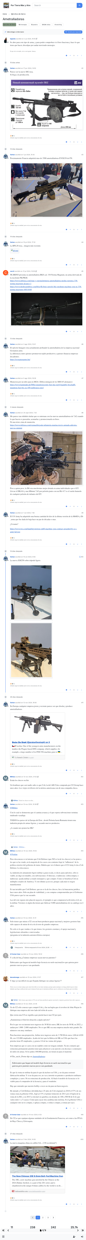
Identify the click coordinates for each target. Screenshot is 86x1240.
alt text (17, 531)
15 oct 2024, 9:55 (29, 557)
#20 (82, 1139)
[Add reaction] (66, 55)
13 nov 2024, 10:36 (30, 804)
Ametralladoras (39, 1056)
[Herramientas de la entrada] (81, 55)
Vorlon (12, 68)
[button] (3, 1236)
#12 (82, 777)
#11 (82, 702)
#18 (82, 1004)
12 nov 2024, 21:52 (30, 777)
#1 (82, 39)
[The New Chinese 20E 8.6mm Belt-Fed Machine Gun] (37, 1159)
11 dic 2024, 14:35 (29, 1139)
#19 (82, 1114)
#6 (82, 344)
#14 (82, 851)
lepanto (13, 39)
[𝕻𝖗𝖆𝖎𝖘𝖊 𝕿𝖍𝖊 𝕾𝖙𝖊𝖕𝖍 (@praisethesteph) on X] (37, 725)
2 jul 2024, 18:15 (29, 39)
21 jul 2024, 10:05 (29, 271)
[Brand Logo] (6, 5)
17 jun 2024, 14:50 (29, 68)
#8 (82, 413)
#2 (82, 68)
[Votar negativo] (77, 55)
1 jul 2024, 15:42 (29, 155)
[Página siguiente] (53, 1217)
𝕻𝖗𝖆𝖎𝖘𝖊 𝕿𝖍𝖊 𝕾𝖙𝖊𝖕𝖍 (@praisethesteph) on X (31, 742)
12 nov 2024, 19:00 (30, 702)
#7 (82, 378)
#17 (82, 977)
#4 (82, 242)
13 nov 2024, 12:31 (29, 918)
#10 (82, 557)
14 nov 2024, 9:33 (35, 1114)
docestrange (14, 977)
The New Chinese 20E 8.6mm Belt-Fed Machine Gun (37, 1176)
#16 (82, 954)
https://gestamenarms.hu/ (20, 359)
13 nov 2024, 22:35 (30, 1004)
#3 (82, 155)
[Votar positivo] (70, 55)
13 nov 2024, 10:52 (30, 851)
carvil (12, 271)
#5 (82, 271)
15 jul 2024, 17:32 (29, 242)
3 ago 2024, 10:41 (29, 344)
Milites (12, 777)
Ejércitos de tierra (9, 24)
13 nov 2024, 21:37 (34, 977)
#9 (82, 513)
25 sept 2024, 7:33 (30, 413)
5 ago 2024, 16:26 (29, 378)
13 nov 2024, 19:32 (35, 954)
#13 (82, 804)
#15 (82, 918)
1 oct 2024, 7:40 (28, 513)
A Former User (15, 954)
